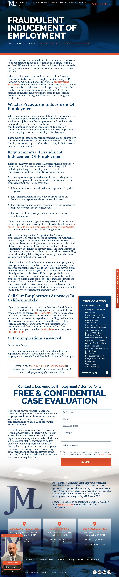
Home (11, 43)
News (62, 2)
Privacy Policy (63, 572)
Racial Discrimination (94, 356)
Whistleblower (92, 367)
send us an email (58, 365)
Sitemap (53, 572)
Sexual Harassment (94, 315)
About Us (20, 2)
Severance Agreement (95, 325)
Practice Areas (42, 2)
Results (55, 2)
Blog (71, 559)
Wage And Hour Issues (95, 328)
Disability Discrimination (96, 338)
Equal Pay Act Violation (95, 340)
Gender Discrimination (95, 343)
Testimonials (80, 2)
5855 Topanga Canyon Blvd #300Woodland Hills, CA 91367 (24, 534)
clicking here (47, 329)
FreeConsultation (117, 288)
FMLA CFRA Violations (95, 318)
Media (70, 2)
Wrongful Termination (95, 310)
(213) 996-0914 (98, 540)
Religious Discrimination (96, 358)
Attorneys (30, 2)
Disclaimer (44, 572)
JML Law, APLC (44, 313)
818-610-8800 (100, 4)
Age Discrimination (93, 330)
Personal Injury (89, 372)
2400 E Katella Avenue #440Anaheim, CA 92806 (59, 534)
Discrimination (91, 312)
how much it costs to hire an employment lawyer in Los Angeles (41, 225)
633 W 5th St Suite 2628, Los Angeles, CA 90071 (95, 534)
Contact (19, 5)
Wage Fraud (90, 364)
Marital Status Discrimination (91, 352)
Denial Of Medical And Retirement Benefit (95, 334)
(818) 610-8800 (27, 540)
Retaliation (90, 361)
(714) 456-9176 (63, 540)
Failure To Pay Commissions (91, 321)
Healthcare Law (92, 346)
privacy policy (105, 454)
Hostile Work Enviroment (96, 348)
